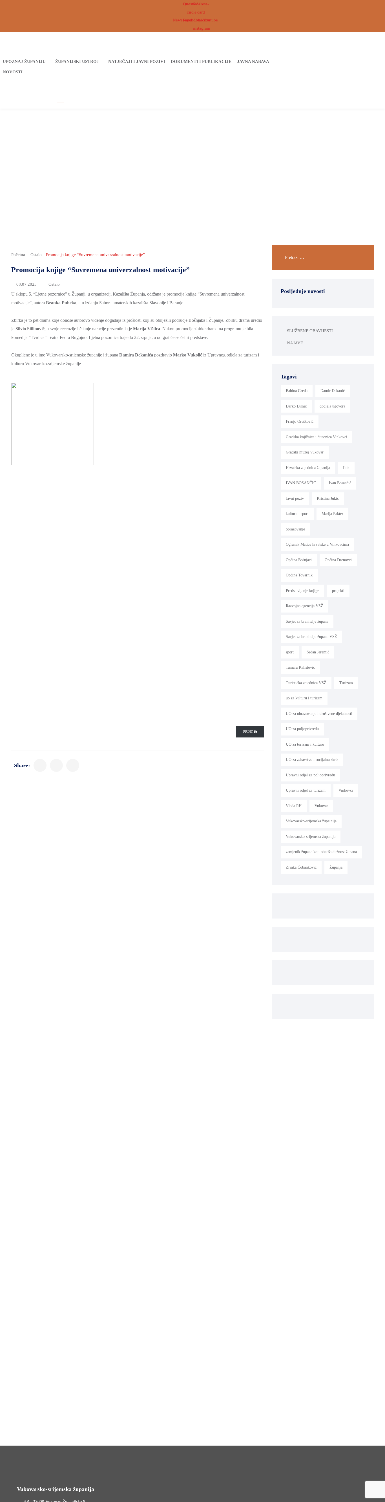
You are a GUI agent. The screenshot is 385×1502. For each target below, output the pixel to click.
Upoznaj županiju (24, 61)
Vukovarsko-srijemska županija (310, 836)
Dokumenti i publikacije (201, 61)
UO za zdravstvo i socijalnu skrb (312, 759)
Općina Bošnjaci (299, 560)
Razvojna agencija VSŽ (304, 606)
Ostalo (36, 254)
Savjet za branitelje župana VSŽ (311, 637)
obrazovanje (295, 529)
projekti (338, 591)
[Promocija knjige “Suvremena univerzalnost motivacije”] (40, 765)
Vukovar (321, 806)
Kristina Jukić (328, 498)
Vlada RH (294, 806)
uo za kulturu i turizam (304, 698)
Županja (335, 867)
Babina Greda (296, 391)
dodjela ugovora (332, 406)
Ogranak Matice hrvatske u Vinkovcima (317, 544)
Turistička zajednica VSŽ (306, 683)
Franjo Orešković (299, 421)
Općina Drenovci (338, 560)
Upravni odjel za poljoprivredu (310, 775)
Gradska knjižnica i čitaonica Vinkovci (316, 437)
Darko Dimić (296, 406)
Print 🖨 (250, 731)
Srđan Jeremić (318, 652)
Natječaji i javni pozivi (136, 61)
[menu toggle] (60, 104)
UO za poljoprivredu (302, 729)
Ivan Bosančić (340, 483)
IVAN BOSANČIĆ (301, 483)
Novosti (13, 72)
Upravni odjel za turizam (306, 790)
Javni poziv (295, 498)
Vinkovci (345, 790)
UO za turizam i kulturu (305, 744)
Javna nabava (253, 61)
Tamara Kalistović (300, 667)
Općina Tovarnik (299, 575)
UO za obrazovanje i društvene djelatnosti (319, 714)
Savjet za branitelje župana (307, 621)
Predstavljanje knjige (302, 591)
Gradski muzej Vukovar (305, 452)
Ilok (346, 468)
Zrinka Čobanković (301, 867)
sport (290, 652)
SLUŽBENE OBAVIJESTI (310, 331)
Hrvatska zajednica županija (308, 468)
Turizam (346, 683)
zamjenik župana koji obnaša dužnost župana (321, 852)
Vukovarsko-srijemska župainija (311, 821)
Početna (18, 254)
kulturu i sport (297, 514)
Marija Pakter (332, 514)
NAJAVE (295, 343)
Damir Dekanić (332, 391)
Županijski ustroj (77, 61)
